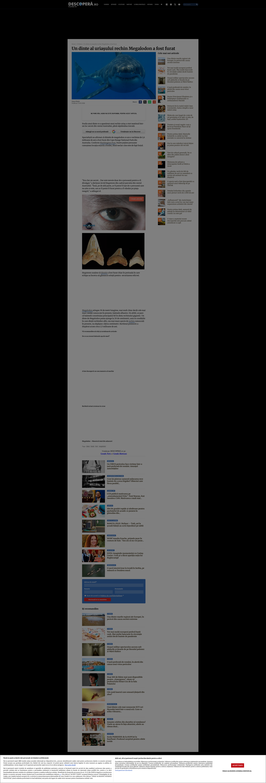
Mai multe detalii (70, 765)
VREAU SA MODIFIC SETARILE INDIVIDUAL (237, 771)
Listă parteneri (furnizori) (123, 770)
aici (60, 774)
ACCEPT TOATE (238, 765)
